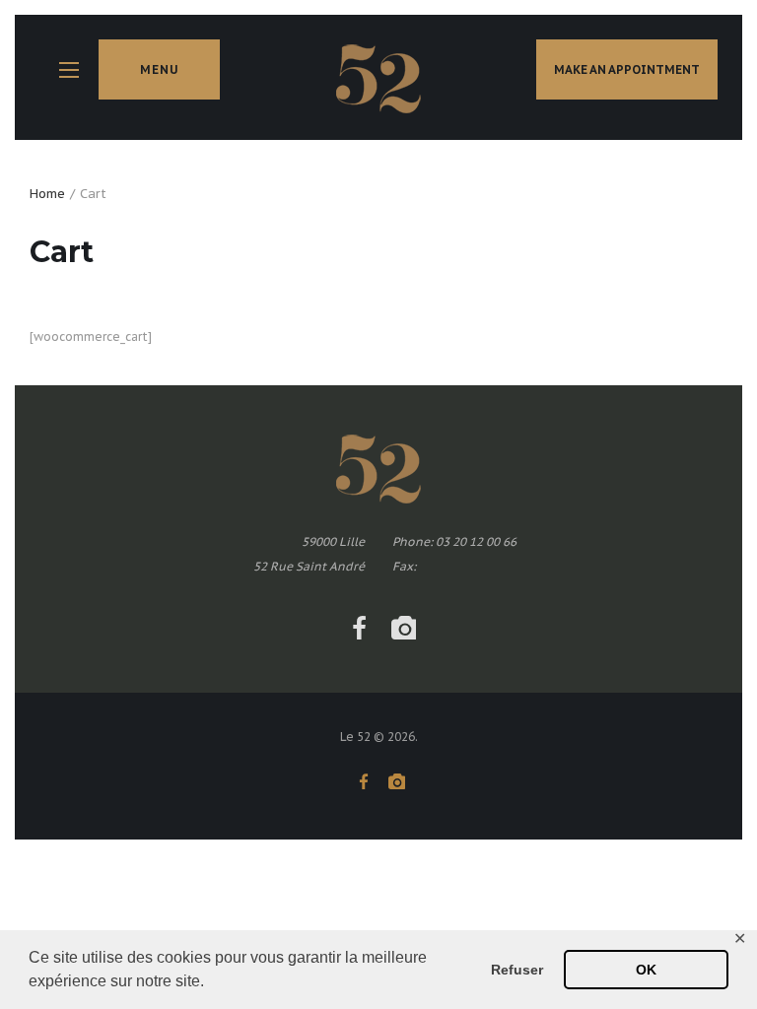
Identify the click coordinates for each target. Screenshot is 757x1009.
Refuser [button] (517, 969)
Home (47, 193)
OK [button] (646, 969)
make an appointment (627, 69)
